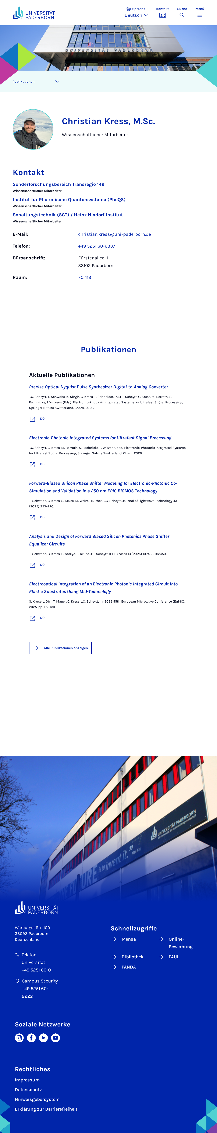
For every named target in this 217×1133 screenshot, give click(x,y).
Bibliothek (133, 957)
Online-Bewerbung (181, 942)
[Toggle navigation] (57, 81)
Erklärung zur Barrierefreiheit (46, 1109)
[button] (138, 12)
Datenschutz (28, 1089)
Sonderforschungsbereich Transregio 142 (58, 184)
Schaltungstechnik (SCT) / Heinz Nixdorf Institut (68, 215)
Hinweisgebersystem (37, 1099)
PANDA (129, 967)
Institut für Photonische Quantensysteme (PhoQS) (69, 199)
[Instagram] (19, 1037)
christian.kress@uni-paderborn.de (114, 234)
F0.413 (84, 277)
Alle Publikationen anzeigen (66, 648)
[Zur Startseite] (34, 12)
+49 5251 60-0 (36, 970)
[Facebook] (31, 1037)
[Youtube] (55, 1037)
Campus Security (40, 981)
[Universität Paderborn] (36, 907)
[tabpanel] (108, 233)
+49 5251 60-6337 (96, 246)
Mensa (129, 939)
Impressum (27, 1080)
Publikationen (24, 81)
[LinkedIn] (43, 1037)
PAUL (174, 957)
